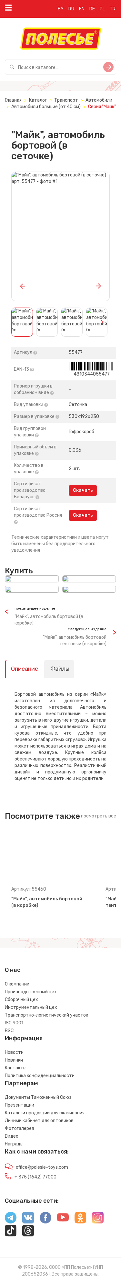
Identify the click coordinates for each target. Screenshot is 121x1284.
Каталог (38, 100)
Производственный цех (31, 992)
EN (82, 9)
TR (113, 9)
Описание (24, 668)
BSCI (10, 1030)
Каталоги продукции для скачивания (45, 1113)
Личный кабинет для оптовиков (39, 1120)
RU (71, 9)
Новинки (14, 1060)
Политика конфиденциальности (40, 1075)
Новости (14, 1052)
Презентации (19, 1105)
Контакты (15, 1068)
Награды (14, 1144)
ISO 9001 (14, 1023)
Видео (11, 1136)
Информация (24, 1038)
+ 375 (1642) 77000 (35, 1177)
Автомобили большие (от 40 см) (46, 106)
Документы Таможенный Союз (38, 1097)
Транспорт (66, 100)
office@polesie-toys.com (42, 1167)
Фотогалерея (19, 1128)
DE (92, 9)
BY (61, 9)
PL (102, 9)
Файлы (59, 668)
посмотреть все (98, 816)
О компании (17, 984)
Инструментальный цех (31, 1007)
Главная (13, 100)
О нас (12, 970)
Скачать (83, 490)
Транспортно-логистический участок (46, 1015)
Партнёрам (21, 1083)
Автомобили (99, 100)
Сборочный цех (21, 999)
